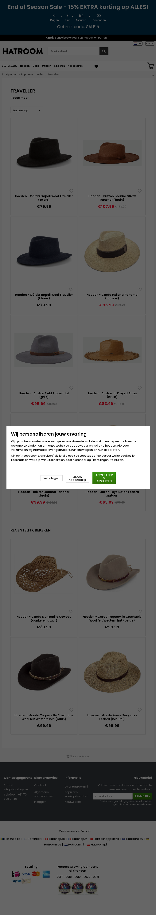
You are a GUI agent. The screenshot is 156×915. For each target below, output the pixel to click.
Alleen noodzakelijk (77, 478)
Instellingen (52, 478)
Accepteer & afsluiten (104, 478)
